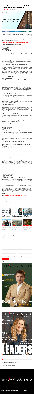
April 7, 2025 (25, 217)
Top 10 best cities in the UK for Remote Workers (16, 228)
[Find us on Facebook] (23, 392)
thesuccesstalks (6, 9)
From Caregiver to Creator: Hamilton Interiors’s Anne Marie (17, 216)
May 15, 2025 (3, 217)
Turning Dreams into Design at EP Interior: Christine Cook (6, 216)
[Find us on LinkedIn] (24, 392)
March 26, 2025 (4, 229)
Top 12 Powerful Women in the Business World (6, 228)
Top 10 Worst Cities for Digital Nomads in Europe (27, 216)
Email (3, 252)
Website (19, 252)
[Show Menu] (1, 1)
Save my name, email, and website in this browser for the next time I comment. (14, 256)
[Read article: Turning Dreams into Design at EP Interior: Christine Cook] (6, 211)
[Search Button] (32, 1)
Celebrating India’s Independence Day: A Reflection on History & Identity (15, 195)
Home (2, 3)
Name (3, 248)
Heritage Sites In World (27, 225)
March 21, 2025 (25, 229)
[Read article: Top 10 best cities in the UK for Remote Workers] (17, 222)
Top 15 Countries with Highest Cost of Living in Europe (27, 228)
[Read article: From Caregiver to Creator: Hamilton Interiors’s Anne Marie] (17, 211)
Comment (3, 237)
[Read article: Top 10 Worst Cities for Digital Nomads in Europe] (28, 211)
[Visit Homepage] (17, 1)
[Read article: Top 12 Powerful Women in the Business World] (6, 222)
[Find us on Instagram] (25, 392)
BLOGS (5, 3)
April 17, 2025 (14, 217)
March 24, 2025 (14, 229)
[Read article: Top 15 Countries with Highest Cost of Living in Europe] (28, 222)
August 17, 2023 (12, 9)
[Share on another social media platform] (31, 31)
